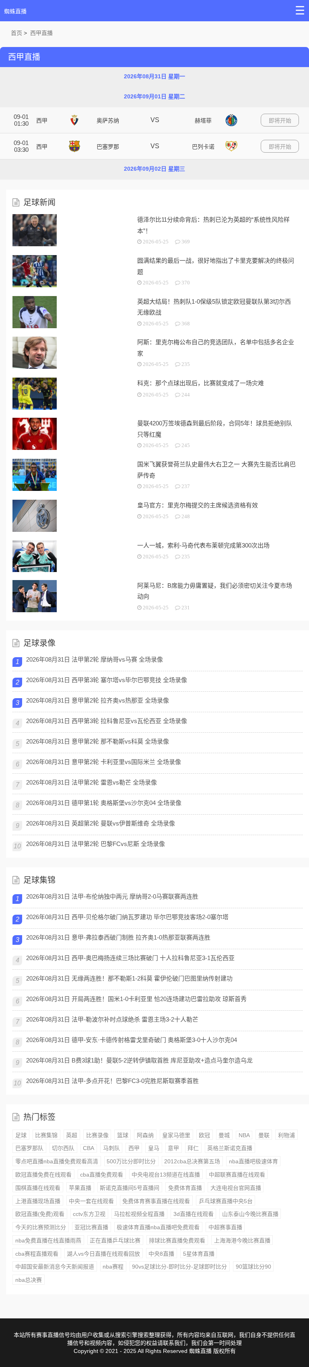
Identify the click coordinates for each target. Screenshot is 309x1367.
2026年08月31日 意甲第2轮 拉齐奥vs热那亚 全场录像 (97, 700)
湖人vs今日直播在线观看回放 (103, 1254)
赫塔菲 (203, 120)
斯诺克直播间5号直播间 (129, 1188)
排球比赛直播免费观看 (177, 1240)
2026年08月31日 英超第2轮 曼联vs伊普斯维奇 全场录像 (100, 823)
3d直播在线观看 (193, 1214)
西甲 (41, 120)
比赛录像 (97, 1135)
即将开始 (280, 120)
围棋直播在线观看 (37, 1188)
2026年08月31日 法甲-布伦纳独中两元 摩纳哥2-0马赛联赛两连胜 (112, 896)
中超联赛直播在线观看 (237, 1174)
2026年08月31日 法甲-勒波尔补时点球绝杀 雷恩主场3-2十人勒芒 (112, 1019)
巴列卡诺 (203, 146)
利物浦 (286, 1135)
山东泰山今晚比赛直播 (250, 1214)
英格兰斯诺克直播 (229, 1148)
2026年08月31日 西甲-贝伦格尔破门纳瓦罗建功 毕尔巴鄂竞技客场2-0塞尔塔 (127, 916)
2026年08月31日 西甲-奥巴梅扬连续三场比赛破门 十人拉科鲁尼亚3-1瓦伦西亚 (130, 957)
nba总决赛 (28, 1280)
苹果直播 (80, 1188)
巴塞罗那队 (29, 1148)
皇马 (153, 1148)
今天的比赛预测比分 (40, 1227)
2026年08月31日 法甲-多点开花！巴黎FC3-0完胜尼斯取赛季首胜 (112, 1080)
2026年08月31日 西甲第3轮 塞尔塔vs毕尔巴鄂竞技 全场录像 (106, 679)
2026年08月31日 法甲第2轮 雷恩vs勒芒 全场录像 (91, 782)
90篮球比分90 (253, 1266)
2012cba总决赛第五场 (192, 1161)
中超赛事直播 (225, 1227)
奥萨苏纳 (108, 120)
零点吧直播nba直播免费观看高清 (56, 1161)
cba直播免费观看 (101, 1174)
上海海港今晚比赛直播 (242, 1240)
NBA (244, 1135)
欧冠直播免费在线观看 (43, 1174)
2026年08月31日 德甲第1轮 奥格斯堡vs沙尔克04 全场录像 (103, 802)
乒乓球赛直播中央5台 (226, 1201)
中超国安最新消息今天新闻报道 (54, 1266)
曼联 (264, 1135)
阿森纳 (145, 1135)
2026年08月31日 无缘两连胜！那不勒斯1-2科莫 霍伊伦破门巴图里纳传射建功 (129, 978)
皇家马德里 (176, 1135)
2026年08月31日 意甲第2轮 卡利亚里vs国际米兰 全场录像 (103, 761)
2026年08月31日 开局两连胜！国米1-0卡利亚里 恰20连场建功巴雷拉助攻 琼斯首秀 (136, 998)
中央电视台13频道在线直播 (166, 1174)
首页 (16, 33)
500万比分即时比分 (131, 1161)
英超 (71, 1135)
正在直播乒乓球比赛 (115, 1240)
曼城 (224, 1135)
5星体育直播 (198, 1254)
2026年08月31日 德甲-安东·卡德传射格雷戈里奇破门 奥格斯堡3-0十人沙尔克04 (131, 1039)
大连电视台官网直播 (235, 1188)
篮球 (122, 1135)
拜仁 (193, 1148)
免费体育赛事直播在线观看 (156, 1201)
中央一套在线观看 (91, 1201)
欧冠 (204, 1135)
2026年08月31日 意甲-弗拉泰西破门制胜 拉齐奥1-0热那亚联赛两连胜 (118, 937)
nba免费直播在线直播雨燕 (48, 1240)
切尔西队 (63, 1148)
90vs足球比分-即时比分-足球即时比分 (179, 1266)
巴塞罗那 (108, 146)
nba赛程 (113, 1266)
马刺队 (111, 1148)
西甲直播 (41, 33)
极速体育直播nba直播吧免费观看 (158, 1227)
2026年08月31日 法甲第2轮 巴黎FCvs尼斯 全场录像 (95, 843)
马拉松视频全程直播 (139, 1214)
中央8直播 (161, 1254)
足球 (21, 1135)
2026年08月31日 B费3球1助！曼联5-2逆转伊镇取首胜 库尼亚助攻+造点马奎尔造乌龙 (139, 1060)
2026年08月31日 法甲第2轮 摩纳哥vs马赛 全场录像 (94, 659)
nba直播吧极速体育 (253, 1161)
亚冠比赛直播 (91, 1227)
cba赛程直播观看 (36, 1254)
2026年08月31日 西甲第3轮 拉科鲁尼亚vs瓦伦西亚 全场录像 (106, 720)
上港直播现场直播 (37, 1201)
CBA (88, 1148)
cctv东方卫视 (89, 1214)
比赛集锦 (46, 1135)
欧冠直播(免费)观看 (39, 1214)
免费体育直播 (185, 1188)
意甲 (173, 1148)
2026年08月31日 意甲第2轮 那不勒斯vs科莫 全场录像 (97, 741)
